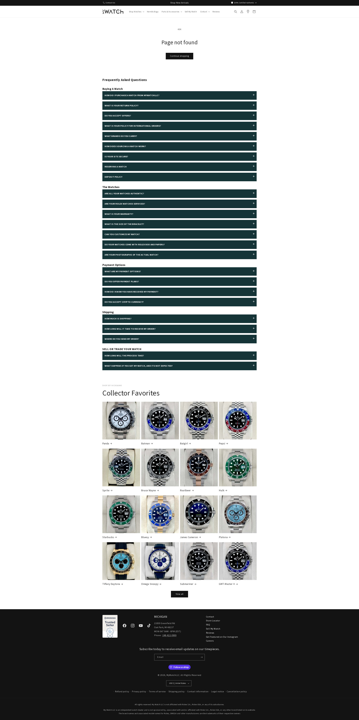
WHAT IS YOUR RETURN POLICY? (121, 105)
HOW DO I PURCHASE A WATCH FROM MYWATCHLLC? (132, 95)
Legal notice (217, 691)
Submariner (186, 584)
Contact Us (110, 2)
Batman (145, 443)
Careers (210, 640)
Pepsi (222, 443)
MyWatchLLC (173, 675)
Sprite (106, 490)
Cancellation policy (237, 691)
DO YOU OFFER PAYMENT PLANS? (122, 281)
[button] (136, 12)
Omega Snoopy (149, 584)
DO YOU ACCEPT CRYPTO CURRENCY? (124, 301)
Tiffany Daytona (111, 584)
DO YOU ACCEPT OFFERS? (118, 115)
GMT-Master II (227, 584)
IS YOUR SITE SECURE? (116, 156)
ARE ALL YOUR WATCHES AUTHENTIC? (124, 193)
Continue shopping (179, 56)
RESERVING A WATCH (116, 166)
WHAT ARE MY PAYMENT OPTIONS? (123, 271)
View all (179, 594)
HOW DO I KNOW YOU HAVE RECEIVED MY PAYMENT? (131, 291)
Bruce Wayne (148, 490)
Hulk (221, 490)
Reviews (210, 632)
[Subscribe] (201, 657)
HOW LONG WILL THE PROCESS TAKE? (124, 355)
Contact (210, 616)
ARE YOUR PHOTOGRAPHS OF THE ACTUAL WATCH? (131, 254)
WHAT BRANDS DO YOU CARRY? (121, 136)
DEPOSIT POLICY (113, 176)
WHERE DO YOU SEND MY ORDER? (122, 338)
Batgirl (184, 443)
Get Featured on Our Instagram (222, 636)
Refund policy (122, 691)
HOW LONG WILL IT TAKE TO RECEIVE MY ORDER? (130, 328)
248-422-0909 (169, 635)
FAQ (208, 624)
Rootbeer (185, 490)
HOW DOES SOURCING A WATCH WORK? (125, 146)
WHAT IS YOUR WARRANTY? (119, 213)
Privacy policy (139, 691)
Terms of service (157, 691)
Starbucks (108, 537)
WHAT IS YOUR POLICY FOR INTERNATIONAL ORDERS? (133, 125)
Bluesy (145, 537)
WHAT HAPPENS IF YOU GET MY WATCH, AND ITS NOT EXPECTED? (139, 365)
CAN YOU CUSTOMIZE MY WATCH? (122, 234)
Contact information (197, 691)
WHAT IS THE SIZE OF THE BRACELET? (124, 224)
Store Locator (213, 620)
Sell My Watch (213, 628)
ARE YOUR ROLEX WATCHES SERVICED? (125, 203)
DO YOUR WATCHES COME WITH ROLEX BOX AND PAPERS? (135, 244)
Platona (223, 537)
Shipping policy (177, 691)
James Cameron (189, 537)
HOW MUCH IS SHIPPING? (118, 318)
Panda (105, 443)
